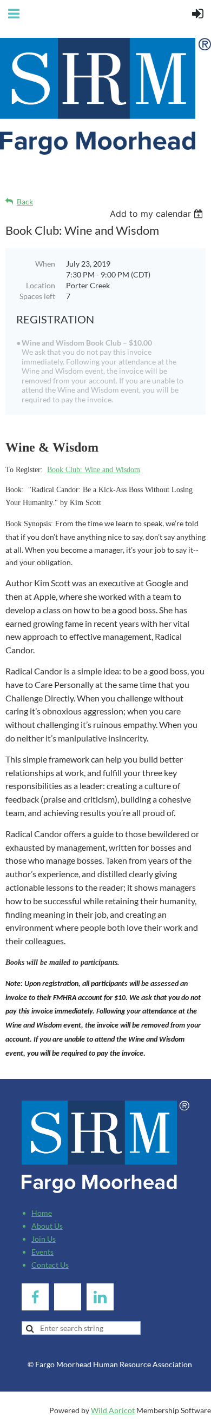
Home (41, 1212)
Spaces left (37, 296)
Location (40, 285)
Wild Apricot (113, 1410)
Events (42, 1251)
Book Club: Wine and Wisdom (93, 470)
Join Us (43, 1238)
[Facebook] (35, 1296)
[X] (67, 1296)
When (45, 263)
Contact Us (50, 1264)
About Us (47, 1225)
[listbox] (158, 213)
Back (25, 201)
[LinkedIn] (100, 1296)
